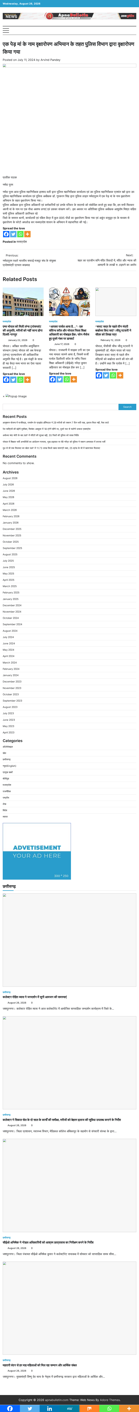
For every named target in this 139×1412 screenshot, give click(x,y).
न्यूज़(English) (9, 765)
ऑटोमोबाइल (8, 746)
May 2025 (8, 573)
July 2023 (8, 713)
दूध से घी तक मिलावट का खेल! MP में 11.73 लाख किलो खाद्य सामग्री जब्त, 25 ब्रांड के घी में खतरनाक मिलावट (51, 448)
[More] (27, 234)
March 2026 (10, 510)
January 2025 (10, 599)
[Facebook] (6, 234)
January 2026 (10, 522)
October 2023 (11, 694)
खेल (4, 753)
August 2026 (10, 478)
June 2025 (9, 567)
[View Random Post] (128, 30)
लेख (4, 804)
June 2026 (9, 490)
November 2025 (12, 535)
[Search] (133, 30)
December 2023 (12, 681)
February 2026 (11, 516)
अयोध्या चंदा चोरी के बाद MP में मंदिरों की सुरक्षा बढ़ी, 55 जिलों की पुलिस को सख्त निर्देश (41, 435)
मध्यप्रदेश (22, 241)
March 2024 (10, 662)
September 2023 (12, 700)
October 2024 (11, 618)
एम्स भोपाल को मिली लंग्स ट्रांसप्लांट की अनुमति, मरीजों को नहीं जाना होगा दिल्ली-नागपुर (23, 330)
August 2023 (10, 707)
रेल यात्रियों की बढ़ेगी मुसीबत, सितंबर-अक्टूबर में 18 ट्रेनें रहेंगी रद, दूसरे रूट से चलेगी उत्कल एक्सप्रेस (46, 428)
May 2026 (8, 497)
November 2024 (12, 611)
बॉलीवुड (6, 778)
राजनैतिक (7, 791)
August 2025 (10, 554)
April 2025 (8, 579)
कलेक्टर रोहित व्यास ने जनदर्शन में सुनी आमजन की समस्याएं (35, 997)
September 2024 (12, 624)
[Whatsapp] (20, 234)
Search (127, 406)
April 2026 (8, 503)
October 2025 (11, 541)
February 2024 (11, 668)
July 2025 (8, 560)
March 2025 (10, 586)
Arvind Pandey (50, 60)
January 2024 (11, 675)
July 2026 (8, 484)
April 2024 (8, 656)
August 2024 (10, 630)
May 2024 (8, 649)
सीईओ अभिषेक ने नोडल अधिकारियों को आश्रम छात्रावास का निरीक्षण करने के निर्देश (48, 1242)
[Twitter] (13, 234)
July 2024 (8, 637)
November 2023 (12, 688)
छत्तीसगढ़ (6, 759)
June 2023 (9, 719)
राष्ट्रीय (6, 797)
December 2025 (12, 528)
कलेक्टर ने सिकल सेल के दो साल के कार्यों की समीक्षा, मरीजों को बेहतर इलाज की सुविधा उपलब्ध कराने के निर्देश (62, 1120)
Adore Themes (110, 1400)
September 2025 (12, 548)
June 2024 (9, 643)
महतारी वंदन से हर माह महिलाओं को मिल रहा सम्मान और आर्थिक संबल (40, 1365)
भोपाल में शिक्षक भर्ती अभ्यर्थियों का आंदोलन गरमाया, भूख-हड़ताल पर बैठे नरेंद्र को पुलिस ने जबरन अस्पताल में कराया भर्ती (54, 441)
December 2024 (12, 605)
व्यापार (5, 816)
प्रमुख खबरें (8, 772)
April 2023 (8, 732)
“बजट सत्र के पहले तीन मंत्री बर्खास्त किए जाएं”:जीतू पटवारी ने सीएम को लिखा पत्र (113, 330)
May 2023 (8, 726)
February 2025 (11, 592)
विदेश (5, 810)
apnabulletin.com (56, 1400)
